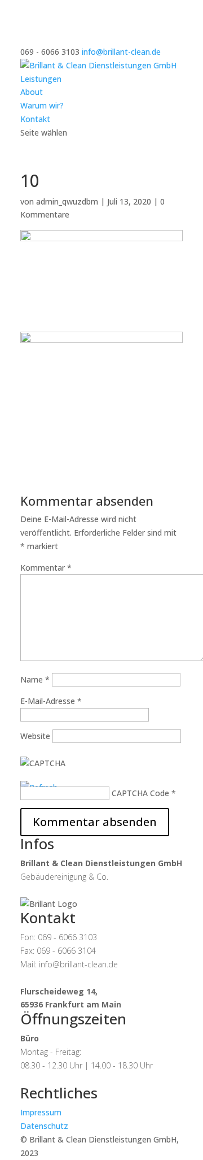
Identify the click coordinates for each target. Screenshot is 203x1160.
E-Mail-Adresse (51, 701)
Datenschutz (44, 1125)
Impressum (40, 1112)
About (31, 91)
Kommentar (46, 567)
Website (35, 736)
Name (35, 679)
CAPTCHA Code (140, 793)
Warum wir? (42, 105)
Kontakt (35, 119)
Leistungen (40, 78)
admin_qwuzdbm (67, 201)
